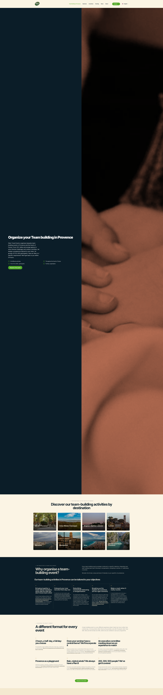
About (106, 3)
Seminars (85, 3)
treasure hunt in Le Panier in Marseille (62, 595)
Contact (115, 3)
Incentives (91, 3)
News (102, 3)
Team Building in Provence (75, 3)
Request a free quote (15, 267)
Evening (97, 3)
